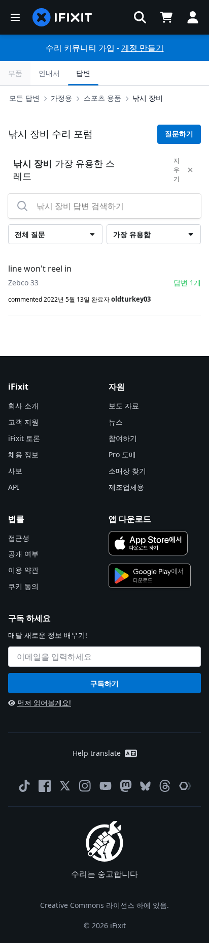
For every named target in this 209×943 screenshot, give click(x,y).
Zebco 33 (23, 282)
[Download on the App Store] (148, 543)
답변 (83, 73)
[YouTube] (105, 786)
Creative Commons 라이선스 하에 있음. (104, 905)
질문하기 (179, 134)
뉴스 (116, 422)
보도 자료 (124, 405)
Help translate (97, 753)
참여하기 (123, 438)
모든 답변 (24, 98)
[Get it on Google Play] (150, 576)
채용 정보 (23, 454)
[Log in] (193, 17)
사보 (15, 471)
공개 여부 (23, 553)
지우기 (176, 169)
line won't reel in (40, 268)
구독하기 (104, 683)
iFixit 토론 (24, 438)
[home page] (62, 17)
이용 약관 (23, 570)
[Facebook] (45, 786)
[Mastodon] (126, 786)
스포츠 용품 (102, 98)
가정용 (61, 98)
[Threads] (165, 786)
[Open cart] (166, 17)
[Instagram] (85, 786)
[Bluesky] (145, 786)
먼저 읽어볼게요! (44, 703)
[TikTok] (24, 786)
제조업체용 (126, 487)
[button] (140, 17)
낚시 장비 (147, 98)
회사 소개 (23, 405)
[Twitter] (65, 786)
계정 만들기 (142, 47)
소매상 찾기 (127, 471)
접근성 (18, 538)
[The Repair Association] (185, 786)
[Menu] (15, 17)
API (13, 487)
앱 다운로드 (130, 518)
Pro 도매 (122, 454)
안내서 (49, 73)
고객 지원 (23, 422)
